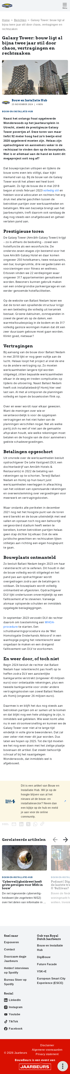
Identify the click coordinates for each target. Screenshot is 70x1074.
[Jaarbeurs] (35, 1066)
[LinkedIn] (22, 823)
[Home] (7, 5)
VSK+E (42, 971)
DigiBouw (43, 957)
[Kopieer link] (43, 824)
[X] (29, 823)
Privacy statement (47, 1054)
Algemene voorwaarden (47, 1049)
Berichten (20, 20)
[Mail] (14, 824)
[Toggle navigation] (65, 5)
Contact (9, 949)
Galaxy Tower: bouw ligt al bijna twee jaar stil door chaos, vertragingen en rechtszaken (33, 24)
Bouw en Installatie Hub (29, 100)
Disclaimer (47, 1045)
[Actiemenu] (62, 1066)
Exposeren (11, 942)
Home (6, 20)
